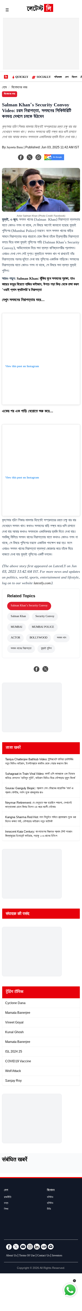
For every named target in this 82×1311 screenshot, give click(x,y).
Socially (44, 77)
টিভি (49, 1209)
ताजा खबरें (13, 748)
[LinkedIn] (37, 1247)
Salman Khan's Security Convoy (29, 606)
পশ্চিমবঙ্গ (58, 77)
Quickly (21, 77)
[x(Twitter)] (30, 157)
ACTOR (15, 638)
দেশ (66, 77)
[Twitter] (16, 1247)
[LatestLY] (39, 11)
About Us (11, 1256)
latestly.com (42, 583)
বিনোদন (51, 1190)
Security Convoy (44, 617)
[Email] (51, 1247)
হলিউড (50, 1203)
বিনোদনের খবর (19, 88)
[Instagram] (30, 1247)
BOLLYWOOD (38, 638)
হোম (4, 88)
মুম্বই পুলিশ (46, 649)
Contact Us (43, 1256)
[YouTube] (23, 1247)
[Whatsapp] (38, 157)
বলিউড (50, 1197)
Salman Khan (18, 617)
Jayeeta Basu (15, 147)
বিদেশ (74, 77)
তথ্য (6, 1203)
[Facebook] (21, 157)
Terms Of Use (27, 1256)
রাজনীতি (7, 1197)
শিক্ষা (6, 1209)
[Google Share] (54, 160)
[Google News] (44, 1247)
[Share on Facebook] (37, 669)
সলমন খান (61, 638)
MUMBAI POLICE (43, 627)
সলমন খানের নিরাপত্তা (21, 649)
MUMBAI (16, 627)
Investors (57, 1256)
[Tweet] (45, 669)
